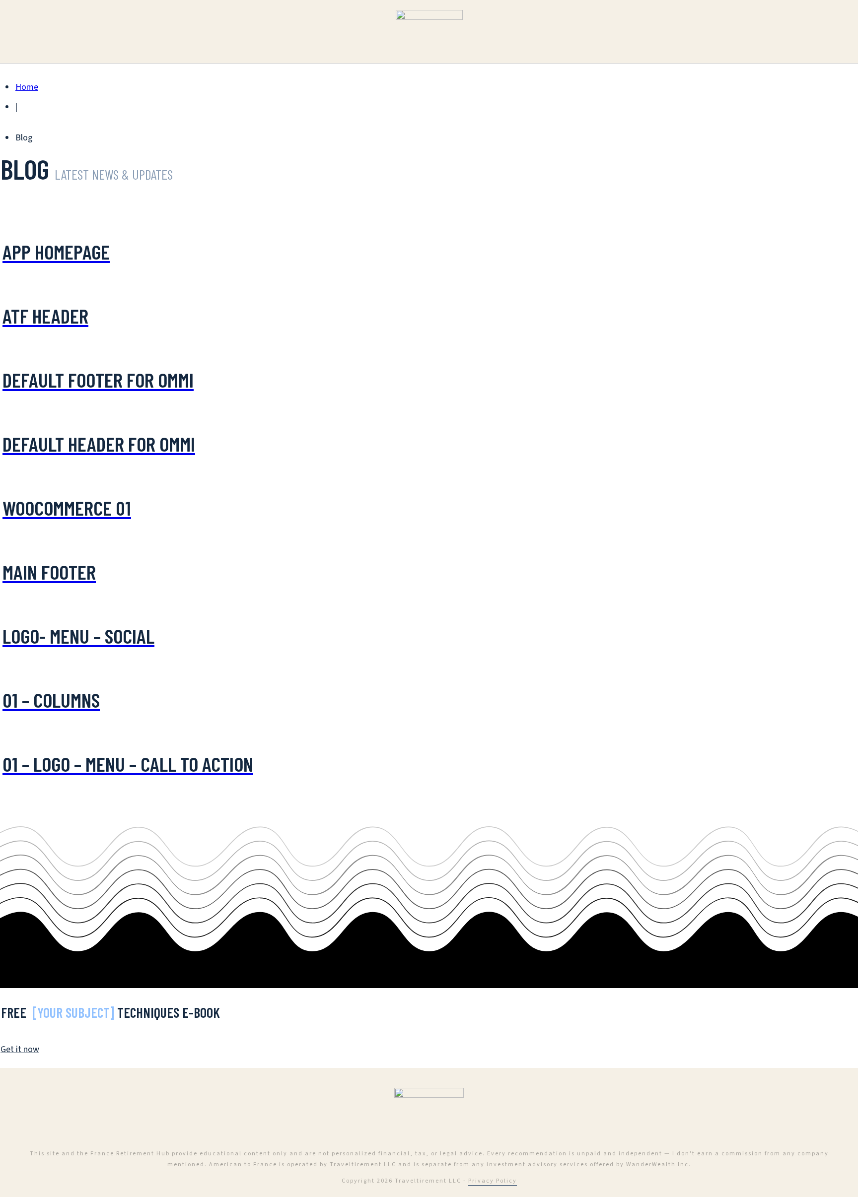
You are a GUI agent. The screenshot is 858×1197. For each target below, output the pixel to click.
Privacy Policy (492, 1181)
